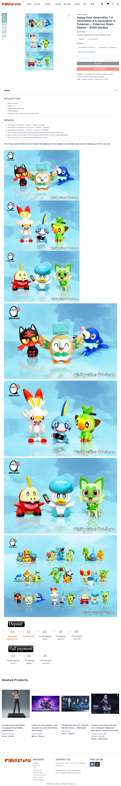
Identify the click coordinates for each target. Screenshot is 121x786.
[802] (4, 24)
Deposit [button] (81, 39)
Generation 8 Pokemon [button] (107, 47)
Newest (79, 76)
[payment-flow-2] (4, 39)
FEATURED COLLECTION (93, 74)
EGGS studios (82, 14)
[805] (4, 35)
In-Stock (83, 79)
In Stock (110, 74)
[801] (39, 41)
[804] (4, 31)
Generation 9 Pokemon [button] (87, 52)
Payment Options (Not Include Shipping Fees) (93, 35)
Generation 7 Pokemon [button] (87, 47)
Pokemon (80, 43)
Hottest (104, 74)
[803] (4, 28)
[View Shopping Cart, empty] (108, 4)
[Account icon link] (118, 4)
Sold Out (98, 63)
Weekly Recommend (101, 79)
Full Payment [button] (93, 39)
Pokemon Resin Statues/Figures (93, 76)
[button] (41, 4)
